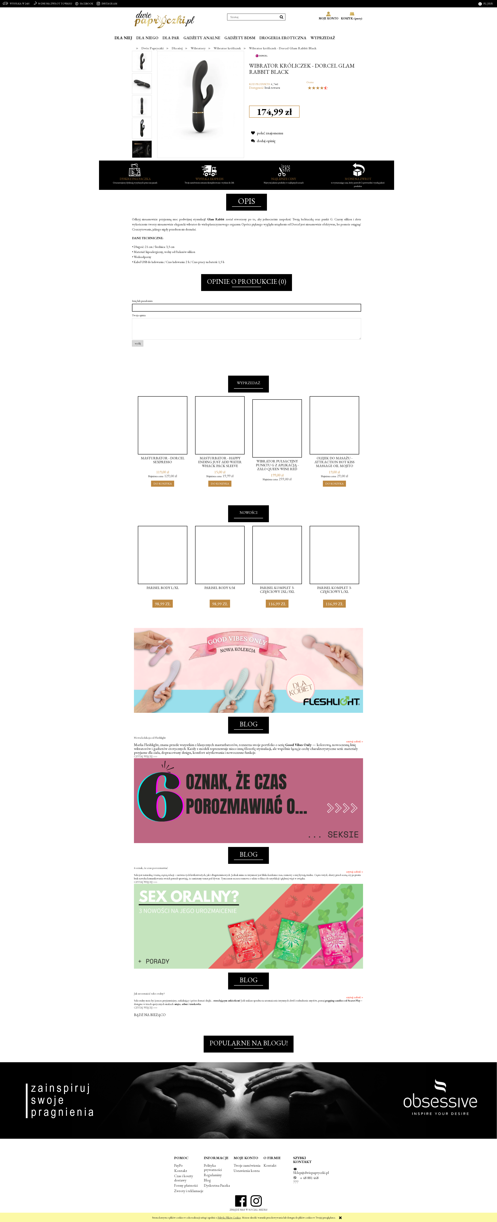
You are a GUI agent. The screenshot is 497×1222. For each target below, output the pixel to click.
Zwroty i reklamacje (188, 1190)
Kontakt (180, 1170)
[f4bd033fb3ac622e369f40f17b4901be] (142, 61)
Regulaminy (213, 1174)
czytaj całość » (354, 741)
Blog (207, 1180)
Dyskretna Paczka (217, 1185)
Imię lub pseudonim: (142, 301)
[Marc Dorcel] (261, 55)
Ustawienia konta (247, 1170)
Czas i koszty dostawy (183, 1178)
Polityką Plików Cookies (229, 1217)
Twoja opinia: (139, 315)
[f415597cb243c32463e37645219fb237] (142, 83)
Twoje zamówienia (247, 1165)
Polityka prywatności (213, 1167)
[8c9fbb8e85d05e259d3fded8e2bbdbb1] (142, 105)
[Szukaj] (281, 17)
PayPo (178, 1165)
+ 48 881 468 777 (306, 1180)
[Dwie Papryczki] (164, 18)
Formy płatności (186, 1185)
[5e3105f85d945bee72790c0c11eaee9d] (142, 127)
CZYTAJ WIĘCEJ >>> (145, 756)
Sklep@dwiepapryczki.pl (311, 1172)
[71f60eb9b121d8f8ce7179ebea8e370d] (142, 150)
